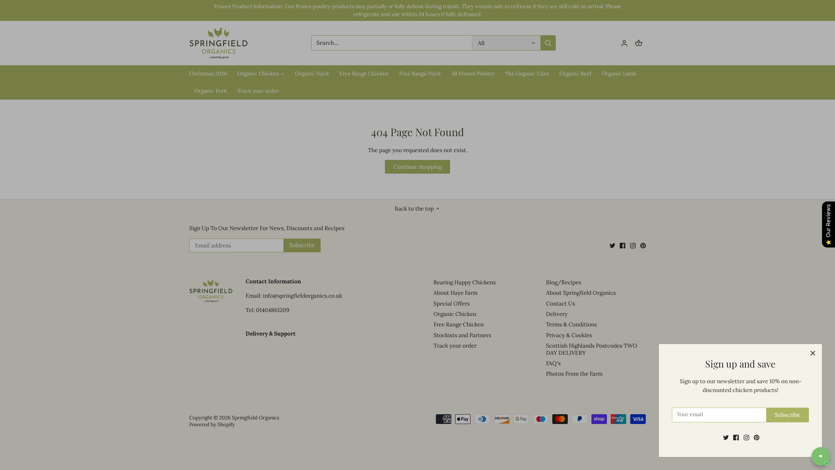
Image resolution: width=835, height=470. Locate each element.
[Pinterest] (756, 437)
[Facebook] (736, 437)
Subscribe (787, 414)
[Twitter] (726, 437)
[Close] (813, 353)
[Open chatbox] (821, 456)
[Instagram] (746, 437)
